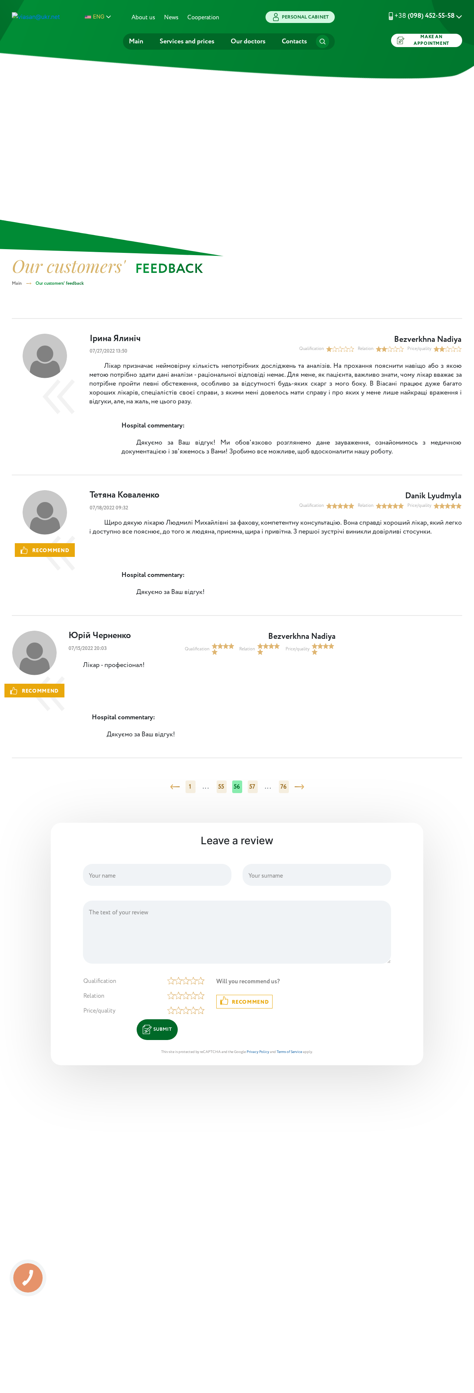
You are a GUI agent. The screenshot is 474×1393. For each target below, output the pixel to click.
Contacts (294, 41)
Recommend (250, 1002)
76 (283, 787)
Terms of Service (289, 1052)
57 (252, 787)
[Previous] (175, 786)
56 (237, 787)
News (171, 17)
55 (221, 787)
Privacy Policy (258, 1052)
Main (136, 41)
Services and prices (187, 41)
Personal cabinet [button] (305, 17)
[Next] (299, 786)
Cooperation (203, 17)
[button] (416, 16)
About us (143, 17)
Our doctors (248, 41)
